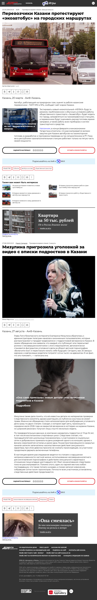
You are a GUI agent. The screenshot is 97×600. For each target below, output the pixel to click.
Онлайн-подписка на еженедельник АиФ (34, 550)
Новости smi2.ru (10, 234)
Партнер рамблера (39, 591)
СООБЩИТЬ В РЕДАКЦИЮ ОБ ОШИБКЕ (76, 556)
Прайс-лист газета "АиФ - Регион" (31, 553)
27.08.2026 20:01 (8, 243)
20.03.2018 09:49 (8, 10)
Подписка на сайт (59, 550)
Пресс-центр (44, 547)
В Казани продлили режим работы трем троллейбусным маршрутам (73, 186)
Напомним (45, 128)
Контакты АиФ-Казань (77, 550)
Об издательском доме (28, 547)
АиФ (17, 86)
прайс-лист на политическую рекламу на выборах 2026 (40, 556)
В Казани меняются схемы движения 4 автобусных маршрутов (26, 194)
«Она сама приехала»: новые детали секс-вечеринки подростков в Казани (50, 399)
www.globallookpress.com (24, 319)
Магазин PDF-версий (58, 547)
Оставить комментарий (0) (77, 150)
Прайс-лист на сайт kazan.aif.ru (58, 553)
